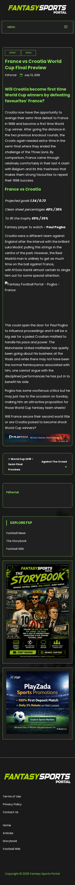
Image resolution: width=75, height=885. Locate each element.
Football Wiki (15, 549)
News (29, 52)
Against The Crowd (54, 461)
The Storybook (16, 541)
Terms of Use (12, 796)
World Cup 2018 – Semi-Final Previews (20, 464)
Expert (12, 52)
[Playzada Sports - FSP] (37, 441)
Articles (8, 833)
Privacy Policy (12, 804)
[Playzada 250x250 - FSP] (37, 733)
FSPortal (10, 75)
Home (7, 825)
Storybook (10, 841)
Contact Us (10, 812)
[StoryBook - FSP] (37, 657)
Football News (16, 533)
